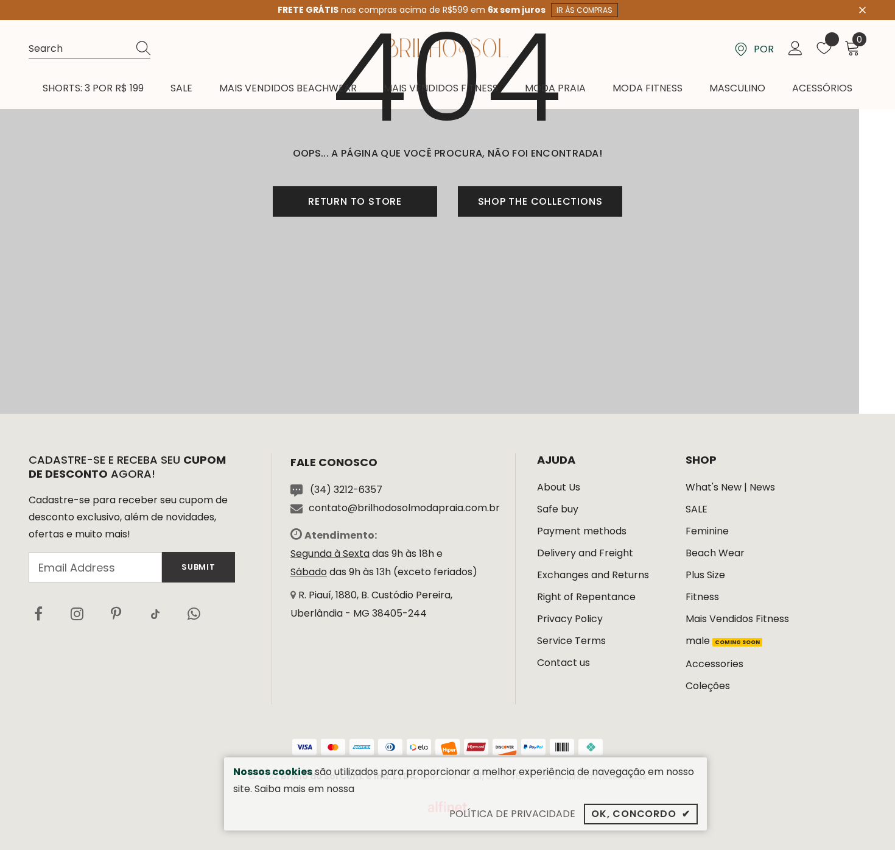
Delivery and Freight (585, 553)
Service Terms (571, 641)
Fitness (702, 597)
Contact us (563, 663)
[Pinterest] (116, 613)
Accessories (714, 664)
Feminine (707, 531)
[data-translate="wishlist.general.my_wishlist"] (824, 50)
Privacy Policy (570, 619)
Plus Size (705, 575)
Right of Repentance (586, 597)
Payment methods (581, 531)
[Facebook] (38, 613)
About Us (558, 487)
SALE (696, 509)
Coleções (708, 686)
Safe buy (557, 509)
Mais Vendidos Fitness (737, 619)
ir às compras (584, 10)
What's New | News (730, 487)
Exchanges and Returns (593, 575)
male (723, 641)
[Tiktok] (155, 613)
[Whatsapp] (194, 613)
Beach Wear (715, 553)
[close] (862, 9)
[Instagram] (77, 613)
